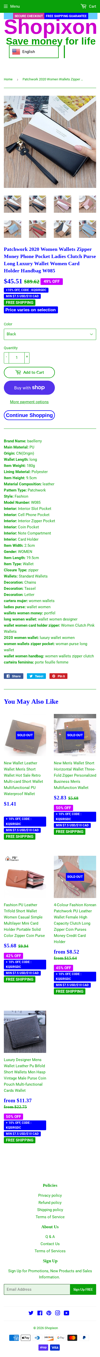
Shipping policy (50, 1210)
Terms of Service (50, 1217)
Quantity (11, 348)
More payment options (29, 402)
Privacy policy (50, 1195)
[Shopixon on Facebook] (40, 1313)
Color (8, 324)
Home (8, 79)
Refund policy (50, 1202)
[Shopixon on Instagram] (57, 1313)
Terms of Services (50, 1251)
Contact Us (50, 1244)
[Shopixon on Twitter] (31, 1313)
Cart (92, 6)
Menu (15, 6)
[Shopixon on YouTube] (66, 1313)
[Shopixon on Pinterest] (49, 1313)
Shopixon (51, 1328)
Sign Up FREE (83, 1289)
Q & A (50, 1236)
